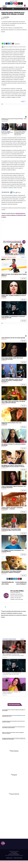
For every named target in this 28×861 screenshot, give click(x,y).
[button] (23, 8)
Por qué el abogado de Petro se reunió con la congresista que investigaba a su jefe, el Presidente (13, 710)
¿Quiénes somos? (9, 857)
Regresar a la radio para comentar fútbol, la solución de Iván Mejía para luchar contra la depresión (13, 733)
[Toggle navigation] (13, 9)
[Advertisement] (14, 230)
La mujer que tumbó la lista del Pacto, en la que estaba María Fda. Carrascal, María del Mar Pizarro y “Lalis (13, 716)
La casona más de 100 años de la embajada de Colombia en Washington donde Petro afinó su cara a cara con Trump (13, 738)
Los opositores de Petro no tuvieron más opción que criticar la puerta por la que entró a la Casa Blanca (13, 721)
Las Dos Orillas (6, 17)
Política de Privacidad (18, 857)
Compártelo (17, 43)
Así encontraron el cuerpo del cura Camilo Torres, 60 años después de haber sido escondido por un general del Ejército (13, 727)
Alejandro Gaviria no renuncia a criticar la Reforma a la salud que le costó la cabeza (13, 215)
